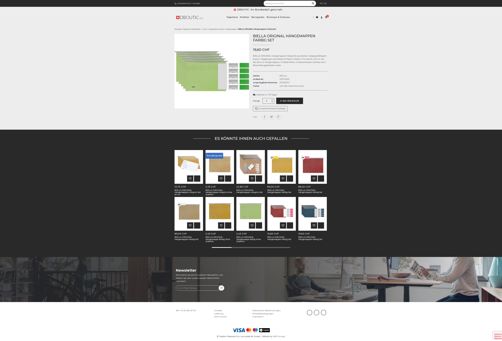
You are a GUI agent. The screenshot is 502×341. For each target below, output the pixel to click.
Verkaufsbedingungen (263, 314)
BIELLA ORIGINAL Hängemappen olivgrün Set (249, 191)
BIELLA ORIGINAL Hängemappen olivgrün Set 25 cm (188, 192)
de (325, 3)
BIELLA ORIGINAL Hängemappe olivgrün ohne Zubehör (219, 192)
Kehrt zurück (220, 317)
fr (321, 3)
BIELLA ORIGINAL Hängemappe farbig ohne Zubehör (218, 239)
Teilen (265, 117)
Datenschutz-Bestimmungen (266, 310)
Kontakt (196, 3)
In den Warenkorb (289, 101)
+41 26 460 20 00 (183, 3)
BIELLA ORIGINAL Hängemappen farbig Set (279, 191)
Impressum (258, 317)
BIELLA (283, 76)
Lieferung (218, 314)
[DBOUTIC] (190, 17)
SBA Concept (279, 336)
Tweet (271, 117)
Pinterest (278, 117)
